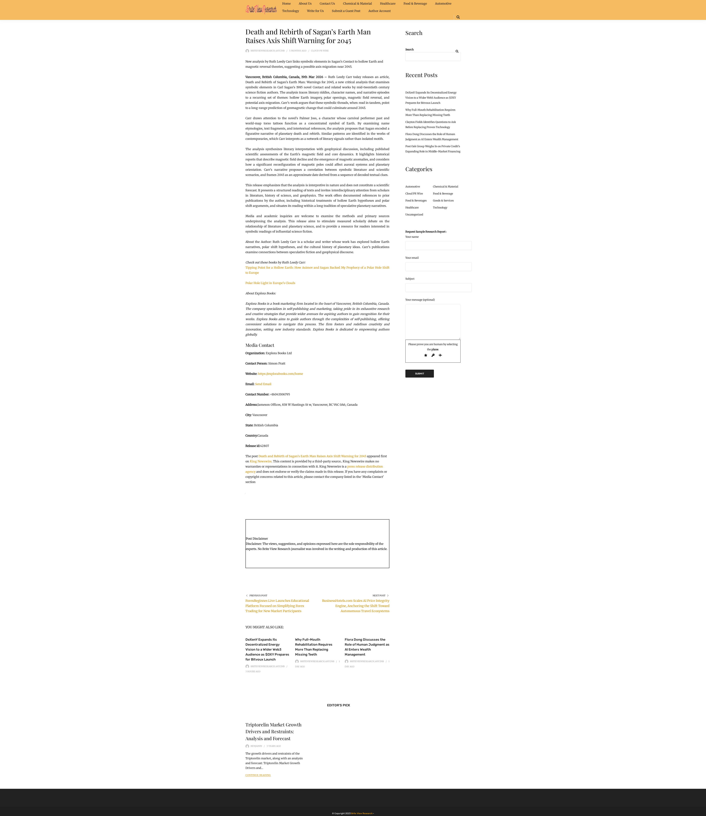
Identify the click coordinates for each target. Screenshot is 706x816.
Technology (290, 11)
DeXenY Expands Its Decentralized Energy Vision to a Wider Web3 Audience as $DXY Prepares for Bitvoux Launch (267, 649)
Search (409, 49)
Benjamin (256, 746)
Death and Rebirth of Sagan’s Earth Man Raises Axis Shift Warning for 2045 (312, 456)
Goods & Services (443, 200)
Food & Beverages (416, 200)
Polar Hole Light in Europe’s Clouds (270, 283)
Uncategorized (414, 214)
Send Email (263, 384)
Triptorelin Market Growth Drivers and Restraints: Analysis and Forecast (273, 731)
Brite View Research (362, 813)
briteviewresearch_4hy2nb (268, 50)
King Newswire (261, 461)
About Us (305, 3)
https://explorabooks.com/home (280, 374)
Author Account (379, 11)
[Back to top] (702, 812)
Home (286, 3)
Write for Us (315, 11)
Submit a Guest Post (346, 11)
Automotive (443, 3)
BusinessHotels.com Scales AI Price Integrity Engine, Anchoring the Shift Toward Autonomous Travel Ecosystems (355, 606)
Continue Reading (258, 775)
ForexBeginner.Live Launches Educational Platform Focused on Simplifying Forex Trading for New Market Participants (277, 606)
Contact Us (327, 3)
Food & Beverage (415, 3)
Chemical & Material (357, 3)
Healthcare (387, 3)
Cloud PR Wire (320, 50)
